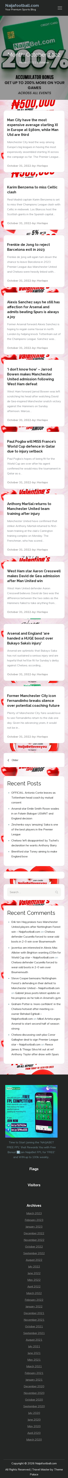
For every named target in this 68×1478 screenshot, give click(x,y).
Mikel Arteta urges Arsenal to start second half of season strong (35, 1023)
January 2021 (34, 1379)
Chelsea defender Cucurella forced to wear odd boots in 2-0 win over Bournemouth (35, 936)
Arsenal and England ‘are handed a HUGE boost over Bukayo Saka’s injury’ (30, 638)
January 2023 (34, 1226)
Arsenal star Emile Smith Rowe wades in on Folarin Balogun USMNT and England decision (35, 813)
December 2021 (34, 1313)
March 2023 (34, 1213)
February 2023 (34, 1220)
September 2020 (34, 1406)
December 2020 (34, 1386)
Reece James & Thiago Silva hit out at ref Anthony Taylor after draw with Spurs (35, 1049)
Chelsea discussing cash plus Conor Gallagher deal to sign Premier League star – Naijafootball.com (34, 1039)
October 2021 (34, 1326)
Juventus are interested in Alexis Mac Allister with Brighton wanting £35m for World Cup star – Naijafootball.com (36, 952)
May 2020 (34, 1426)
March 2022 (34, 1293)
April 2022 (34, 1286)
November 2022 (34, 1240)
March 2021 (34, 1366)
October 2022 (34, 1246)
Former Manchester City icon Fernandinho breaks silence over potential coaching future (33, 701)
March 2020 (34, 1439)
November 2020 (34, 1393)
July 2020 (34, 1413)
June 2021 (34, 1353)
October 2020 (34, 1399)
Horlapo (42, 165)
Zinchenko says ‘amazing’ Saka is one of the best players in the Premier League (34, 829)
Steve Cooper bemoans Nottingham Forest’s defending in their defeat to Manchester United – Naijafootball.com (35, 983)
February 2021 (34, 1373)
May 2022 (34, 1280)
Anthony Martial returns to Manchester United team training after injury (29, 509)
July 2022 (34, 1266)
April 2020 (34, 1433)
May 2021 (34, 1359)
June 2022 (34, 1273)
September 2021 (34, 1333)
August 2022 (34, 1260)
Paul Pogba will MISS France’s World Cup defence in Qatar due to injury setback (31, 446)
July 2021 (34, 1346)
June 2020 (34, 1419)
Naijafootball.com (22, 5)
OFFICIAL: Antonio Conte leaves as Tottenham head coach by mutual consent (33, 797)
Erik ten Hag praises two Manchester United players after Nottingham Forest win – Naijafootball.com (36, 926)
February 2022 (34, 1299)
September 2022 (34, 1253)
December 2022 (34, 1233)
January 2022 (34, 1306)
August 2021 (34, 1339)
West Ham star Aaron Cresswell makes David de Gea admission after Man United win (34, 576)
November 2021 (34, 1319)
